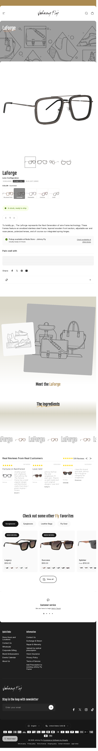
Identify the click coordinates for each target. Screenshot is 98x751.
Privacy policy (31, 744)
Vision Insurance (33, 654)
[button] (30, 162)
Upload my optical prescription (33, 649)
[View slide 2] (46, 613)
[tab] (10, 524)
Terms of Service (33, 661)
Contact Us (7, 643)
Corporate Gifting (9, 650)
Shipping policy (52, 744)
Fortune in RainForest (13, 468)
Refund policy (22, 744)
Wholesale (6, 647)
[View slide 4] (52, 613)
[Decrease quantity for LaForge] (5, 218)
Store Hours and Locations (9, 638)
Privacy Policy (32, 657)
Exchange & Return (34, 641)
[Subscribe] (51, 707)
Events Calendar (9, 657)
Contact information (64, 744)
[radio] (7, 181)
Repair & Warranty (33, 644)
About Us (6, 661)
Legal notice (74, 744)
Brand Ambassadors (10, 654)
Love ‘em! (37, 468)
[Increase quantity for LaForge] (14, 218)
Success (46, 560)
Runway (65, 480)
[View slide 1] (43, 613)
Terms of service (41, 744)
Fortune (5, 482)
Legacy (8, 560)
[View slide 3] (49, 613)
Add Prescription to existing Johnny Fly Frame (34, 667)
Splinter (82, 560)
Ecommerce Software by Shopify (55, 740)
